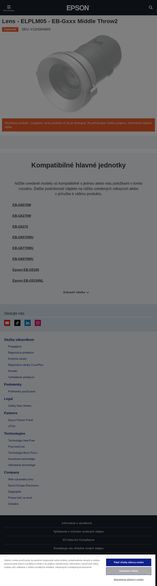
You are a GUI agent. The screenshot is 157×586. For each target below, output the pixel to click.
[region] (77, 570)
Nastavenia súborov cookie (129, 579)
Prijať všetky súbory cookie (129, 562)
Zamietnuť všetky (128, 571)
